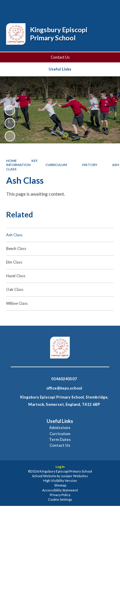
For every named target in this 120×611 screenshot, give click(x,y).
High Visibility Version (60, 480)
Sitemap (60, 485)
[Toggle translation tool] (93, 8)
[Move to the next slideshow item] (10, 136)
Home (11, 161)
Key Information (22, 163)
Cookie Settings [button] (60, 499)
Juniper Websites (74, 476)
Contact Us (60, 57)
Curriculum (56, 165)
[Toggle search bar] (78, 8)
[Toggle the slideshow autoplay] (10, 110)
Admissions (59, 428)
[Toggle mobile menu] (108, 8)
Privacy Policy (60, 495)
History (89, 165)
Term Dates (60, 439)
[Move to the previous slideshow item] (10, 123)
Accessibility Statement (60, 490)
